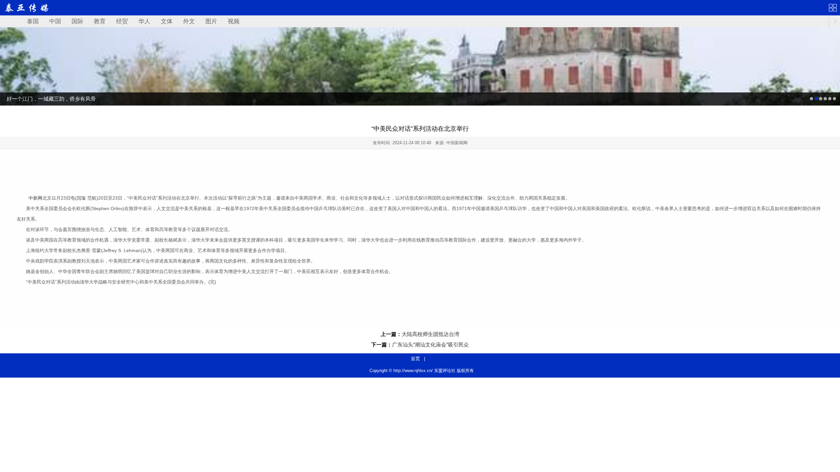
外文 (189, 21)
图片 (211, 21)
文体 (167, 21)
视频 (234, 21)
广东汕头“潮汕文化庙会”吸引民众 (430, 344)
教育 (100, 21)
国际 (77, 21)
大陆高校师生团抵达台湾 (430, 334)
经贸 (122, 21)
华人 (144, 21)
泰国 (33, 21)
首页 (415, 358)
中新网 (35, 198)
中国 (55, 21)
